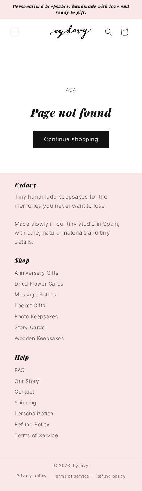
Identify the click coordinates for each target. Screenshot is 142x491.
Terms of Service (36, 435)
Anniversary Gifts (36, 273)
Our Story (27, 381)
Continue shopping (71, 139)
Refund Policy (32, 424)
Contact (24, 391)
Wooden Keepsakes (39, 338)
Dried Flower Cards (39, 283)
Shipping (25, 402)
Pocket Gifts (30, 305)
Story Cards (30, 327)
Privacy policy (31, 475)
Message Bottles (35, 294)
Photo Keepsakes (36, 316)
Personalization (34, 413)
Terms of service (71, 476)
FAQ (20, 370)
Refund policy (111, 476)
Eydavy (80, 465)
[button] (15, 32)
